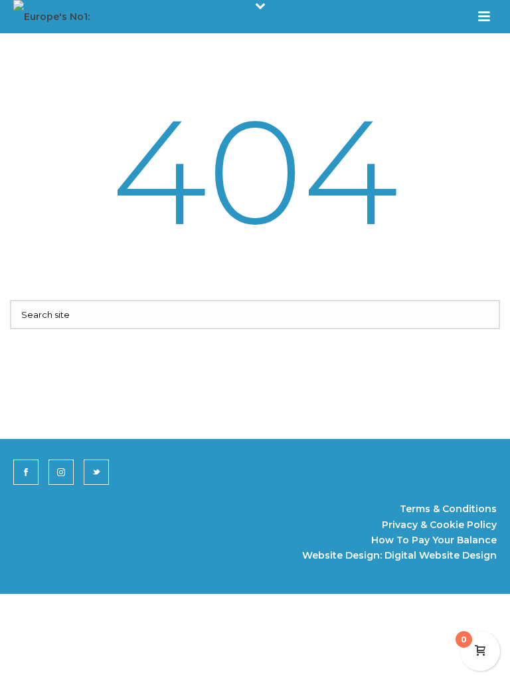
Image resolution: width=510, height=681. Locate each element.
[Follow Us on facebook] (26, 472)
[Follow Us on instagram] (61, 472)
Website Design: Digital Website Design (399, 555)
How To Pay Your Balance (434, 540)
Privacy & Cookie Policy (439, 525)
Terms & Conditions (448, 509)
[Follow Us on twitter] (96, 472)
